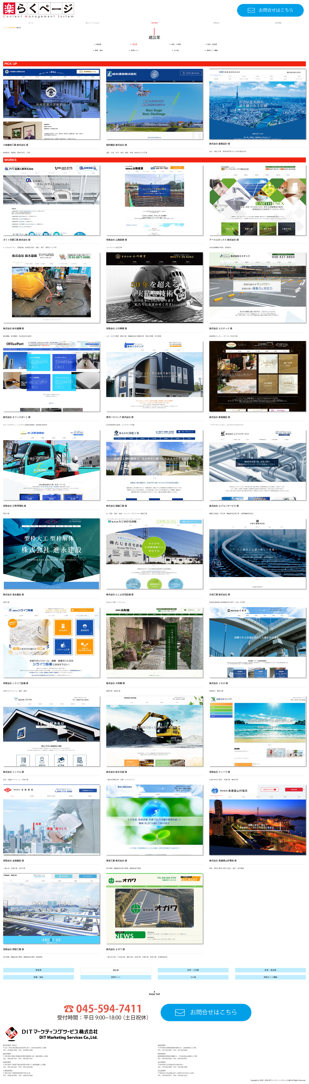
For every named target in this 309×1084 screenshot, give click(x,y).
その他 (176, 50)
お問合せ (216, 23)
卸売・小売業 (176, 44)
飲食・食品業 (212, 44)
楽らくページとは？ (93, 23)
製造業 (98, 44)
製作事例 (154, 23)
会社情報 (278, 23)
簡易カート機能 (212, 50)
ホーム (31, 23)
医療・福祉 (99, 50)
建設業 (116, 970)
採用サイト (135, 50)
